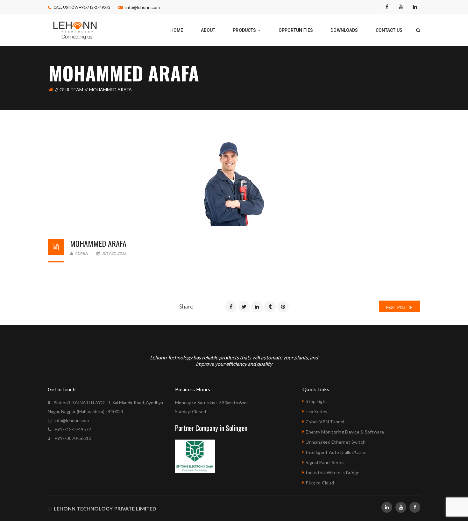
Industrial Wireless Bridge (332, 472)
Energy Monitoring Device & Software (345, 431)
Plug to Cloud (320, 482)
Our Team (71, 89)
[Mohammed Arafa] (234, 184)
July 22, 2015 (113, 253)
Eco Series (316, 411)
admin (81, 253)
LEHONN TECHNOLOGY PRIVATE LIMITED (104, 508)
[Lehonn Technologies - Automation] (75, 29)
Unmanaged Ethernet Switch (335, 442)
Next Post (397, 307)
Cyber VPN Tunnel (325, 421)
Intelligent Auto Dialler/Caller (336, 452)
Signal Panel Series (325, 462)
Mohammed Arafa (98, 243)
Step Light (316, 401)
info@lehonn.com (142, 7)
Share (186, 306)
